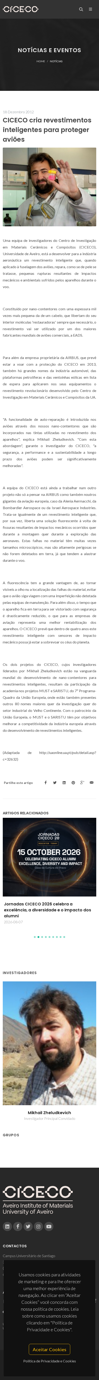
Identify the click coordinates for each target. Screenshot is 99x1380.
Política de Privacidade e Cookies (49, 1361)
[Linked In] (7, 1226)
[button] (35, 937)
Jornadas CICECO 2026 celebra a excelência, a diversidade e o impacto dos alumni (47, 910)
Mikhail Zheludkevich (49, 1112)
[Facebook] (17, 1226)
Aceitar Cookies (49, 1349)
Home (41, 61)
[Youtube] (48, 1226)
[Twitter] (28, 1226)
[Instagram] (38, 1226)
